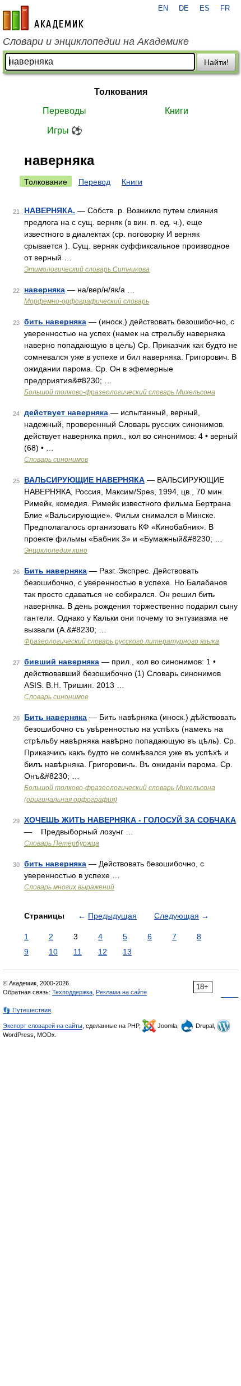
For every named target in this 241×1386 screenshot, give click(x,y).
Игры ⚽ (64, 130)
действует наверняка (66, 412)
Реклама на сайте (121, 992)
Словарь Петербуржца (61, 843)
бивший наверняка (61, 661)
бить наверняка (55, 321)
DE (184, 8)
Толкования (120, 92)
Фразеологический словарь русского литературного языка (121, 641)
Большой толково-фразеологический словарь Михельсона (119, 392)
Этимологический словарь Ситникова (87, 269)
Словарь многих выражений (69, 887)
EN (163, 8)
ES (205, 8)
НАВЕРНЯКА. (49, 210)
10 (53, 951)
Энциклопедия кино (55, 550)
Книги (176, 111)
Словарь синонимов (56, 459)
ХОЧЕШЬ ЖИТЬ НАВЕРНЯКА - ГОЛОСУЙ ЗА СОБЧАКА (130, 819)
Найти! (216, 62)
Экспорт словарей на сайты (42, 1025)
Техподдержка (72, 992)
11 (77, 951)
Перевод (94, 181)
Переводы (64, 111)
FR (225, 8)
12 (102, 951)
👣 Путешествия (27, 1010)
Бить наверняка (55, 570)
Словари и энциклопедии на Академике (96, 41)
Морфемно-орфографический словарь (86, 301)
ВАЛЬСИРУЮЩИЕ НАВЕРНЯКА (84, 479)
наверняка (44, 289)
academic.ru (43, 18)
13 (127, 951)
